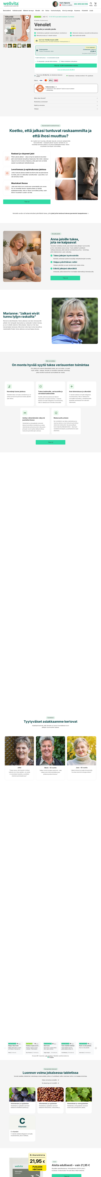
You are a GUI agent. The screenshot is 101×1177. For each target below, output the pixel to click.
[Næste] (28, 30)
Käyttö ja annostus (39, 105)
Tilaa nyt (26, 201)
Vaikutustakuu (50, 87)
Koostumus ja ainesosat (41, 101)
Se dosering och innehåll (50, 1083)
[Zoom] (27, 17)
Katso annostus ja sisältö (50, 1080)
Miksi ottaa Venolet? (40, 98)
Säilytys (36, 109)
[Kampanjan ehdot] (69, 41)
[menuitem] (91, 10)
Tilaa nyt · (66, 65)
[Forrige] (6, 30)
